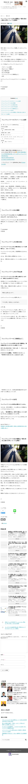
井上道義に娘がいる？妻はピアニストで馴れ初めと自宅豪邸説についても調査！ (17, 576)
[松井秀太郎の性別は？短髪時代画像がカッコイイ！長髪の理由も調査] (4, 556)
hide (16, 98)
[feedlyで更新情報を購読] (2, 519)
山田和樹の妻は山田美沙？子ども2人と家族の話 (17, 607)
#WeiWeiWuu (4, 155)
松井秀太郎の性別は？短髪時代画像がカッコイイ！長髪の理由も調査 (17, 554)
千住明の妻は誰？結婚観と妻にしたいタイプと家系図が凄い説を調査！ (17, 597)
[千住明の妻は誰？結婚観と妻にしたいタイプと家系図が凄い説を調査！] (4, 599)
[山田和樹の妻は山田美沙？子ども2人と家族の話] (4, 609)
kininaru (5, 523)
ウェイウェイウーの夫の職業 (8, 103)
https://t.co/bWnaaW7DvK (7, 157)
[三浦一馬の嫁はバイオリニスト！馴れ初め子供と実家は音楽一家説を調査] (4, 545)
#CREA (18, 152)
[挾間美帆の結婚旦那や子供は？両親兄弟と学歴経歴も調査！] (4, 588)
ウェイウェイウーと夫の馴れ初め (9, 104)
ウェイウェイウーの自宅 (7, 110)
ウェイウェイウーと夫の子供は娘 (9, 106)
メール (3, 659)
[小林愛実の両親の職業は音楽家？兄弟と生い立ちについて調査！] (4, 566)
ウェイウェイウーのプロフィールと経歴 (11, 101)
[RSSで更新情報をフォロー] (4, 519)
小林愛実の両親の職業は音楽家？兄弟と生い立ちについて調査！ (17, 564)
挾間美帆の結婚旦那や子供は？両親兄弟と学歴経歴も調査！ (17, 586)
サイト (2, 664)
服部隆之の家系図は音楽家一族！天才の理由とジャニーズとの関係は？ (17, 532)
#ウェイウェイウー (22, 154)
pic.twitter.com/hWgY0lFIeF (8, 159)
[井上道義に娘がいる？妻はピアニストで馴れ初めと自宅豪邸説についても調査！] (4, 577)
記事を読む (17, 538)
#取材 (22, 152)
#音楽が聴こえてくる (12, 154)
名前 (2, 654)
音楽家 (10, 23)
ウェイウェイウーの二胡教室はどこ (10, 108)
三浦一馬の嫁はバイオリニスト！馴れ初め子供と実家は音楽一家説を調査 (17, 543)
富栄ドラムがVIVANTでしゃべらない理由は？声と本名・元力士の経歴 (15, 623)
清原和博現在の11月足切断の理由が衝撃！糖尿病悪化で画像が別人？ (19, 689)
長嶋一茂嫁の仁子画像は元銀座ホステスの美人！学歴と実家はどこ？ (19, 698)
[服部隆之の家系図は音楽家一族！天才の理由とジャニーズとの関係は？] (4, 534)
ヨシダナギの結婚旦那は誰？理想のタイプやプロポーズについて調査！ (15, 628)
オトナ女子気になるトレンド (15, 750)
